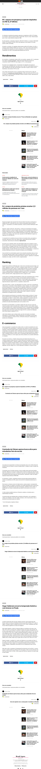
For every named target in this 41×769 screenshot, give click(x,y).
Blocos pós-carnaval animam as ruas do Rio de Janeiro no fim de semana (30, 179)
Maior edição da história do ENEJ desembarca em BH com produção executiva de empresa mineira (32, 158)
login (12, 110)
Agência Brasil (5, 79)
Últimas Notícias (18, 765)
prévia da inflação (12, 60)
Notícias (11, 79)
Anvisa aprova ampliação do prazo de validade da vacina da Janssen (10, 179)
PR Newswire (24, 765)
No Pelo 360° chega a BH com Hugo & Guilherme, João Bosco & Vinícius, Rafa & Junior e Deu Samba (33, 166)
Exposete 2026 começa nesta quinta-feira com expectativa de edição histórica (31, 134)
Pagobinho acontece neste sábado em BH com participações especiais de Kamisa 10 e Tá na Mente (32, 143)
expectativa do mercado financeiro (15, 73)
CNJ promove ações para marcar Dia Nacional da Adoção (10, 189)
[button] (2, 4)
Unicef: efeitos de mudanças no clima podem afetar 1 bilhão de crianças (30, 190)
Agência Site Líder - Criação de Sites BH (21, 760)
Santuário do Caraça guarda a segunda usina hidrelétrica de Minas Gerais (32, 150)
